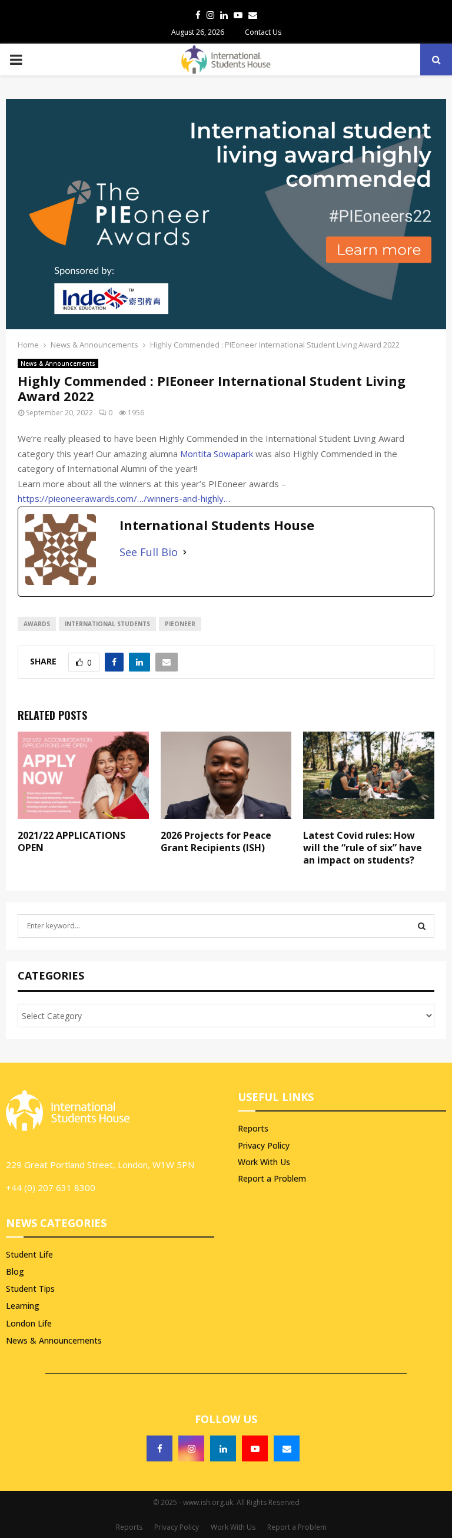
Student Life (29, 1254)
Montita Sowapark (216, 453)
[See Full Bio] (185, 552)
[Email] (287, 1448)
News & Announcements (58, 363)
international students (107, 624)
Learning (22, 1305)
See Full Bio (148, 552)
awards (37, 624)
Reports (253, 1128)
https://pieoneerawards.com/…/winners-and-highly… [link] (124, 498)
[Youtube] (255, 1448)
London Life (29, 1323)
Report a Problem (272, 1178)
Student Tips (30, 1288)
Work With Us (264, 1161)
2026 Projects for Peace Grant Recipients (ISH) (216, 841)
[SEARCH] (421, 926)
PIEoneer (180, 624)
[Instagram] (191, 1448)
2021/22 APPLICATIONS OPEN (71, 841)
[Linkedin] (223, 1448)
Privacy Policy (264, 1145)
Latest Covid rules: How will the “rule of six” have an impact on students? (362, 847)
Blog (15, 1271)
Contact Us (263, 32)
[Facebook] (159, 1448)
